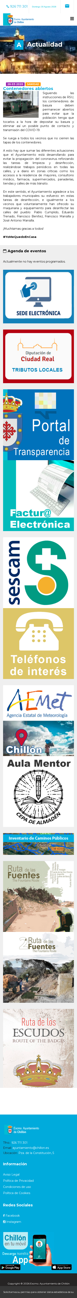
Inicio (23, 54)
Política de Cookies (16, 1193)
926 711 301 (18, 6)
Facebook (12, 1215)
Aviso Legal (11, 1174)
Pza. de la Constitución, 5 (36, 1153)
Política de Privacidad (18, 1181)
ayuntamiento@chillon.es (31, 1148)
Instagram (13, 1222)
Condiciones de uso (17, 1187)
